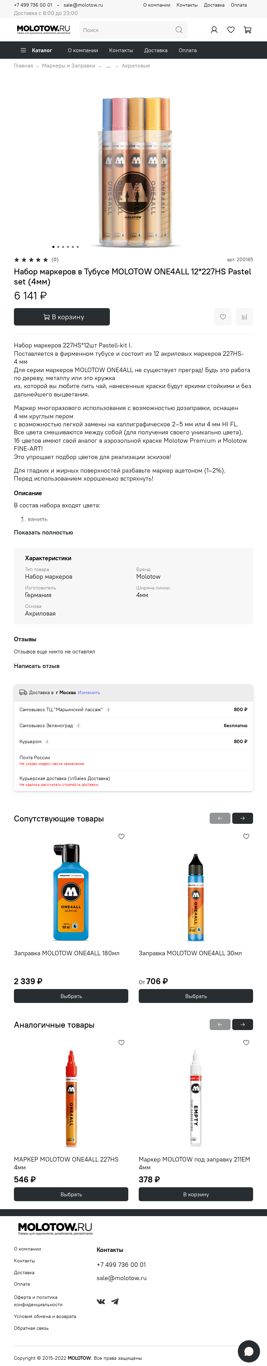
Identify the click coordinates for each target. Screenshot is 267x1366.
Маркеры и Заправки (68, 65)
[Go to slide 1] (53, 247)
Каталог (42, 50)
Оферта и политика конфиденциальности (38, 1301)
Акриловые (136, 65)
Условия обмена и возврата (45, 1316)
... (108, 65)
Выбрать (71, 996)
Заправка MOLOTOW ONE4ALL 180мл (67, 953)
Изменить (89, 692)
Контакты (187, 5)
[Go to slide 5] (73, 247)
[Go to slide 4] (68, 247)
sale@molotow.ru (83, 5)
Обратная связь (31, 1328)
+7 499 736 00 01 (33, 5)
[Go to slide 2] (58, 247)
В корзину (196, 1194)
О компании (156, 5)
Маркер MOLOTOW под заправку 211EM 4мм (194, 1163)
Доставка (214, 5)
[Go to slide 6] (78, 247)
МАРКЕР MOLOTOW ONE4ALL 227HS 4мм (66, 1163)
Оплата (239, 5)
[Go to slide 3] (63, 247)
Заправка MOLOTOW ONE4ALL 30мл (190, 953)
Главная (23, 65)
